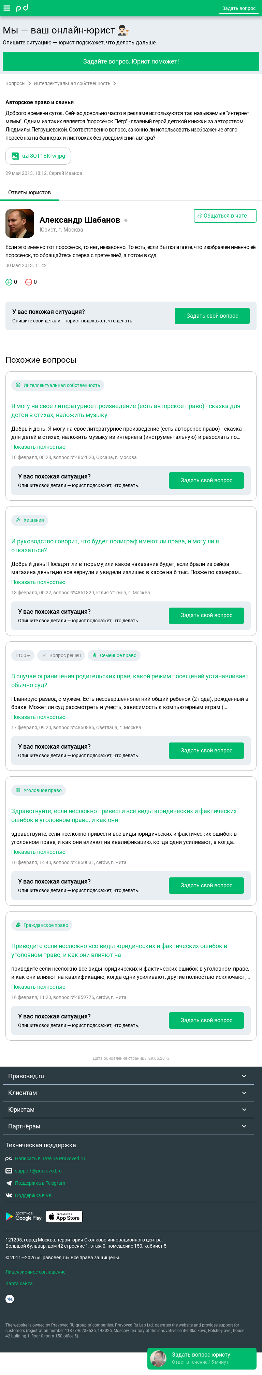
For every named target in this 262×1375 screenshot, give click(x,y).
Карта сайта (19, 1283)
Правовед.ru (26, 1076)
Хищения (34, 520)
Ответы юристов (29, 192)
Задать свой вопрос (212, 315)
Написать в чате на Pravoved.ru (50, 1158)
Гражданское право (46, 925)
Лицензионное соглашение (35, 1272)
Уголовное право (43, 790)
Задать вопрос (239, 8)
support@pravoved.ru (38, 1170)
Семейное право (118, 655)
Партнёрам (24, 1126)
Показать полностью (38, 447)
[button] (202, 1359)
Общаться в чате (225, 215)
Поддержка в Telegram (40, 1183)
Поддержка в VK (33, 1195)
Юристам (21, 1109)
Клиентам (22, 1092)
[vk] (9, 1299)
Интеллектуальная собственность (72, 83)
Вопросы (15, 83)
